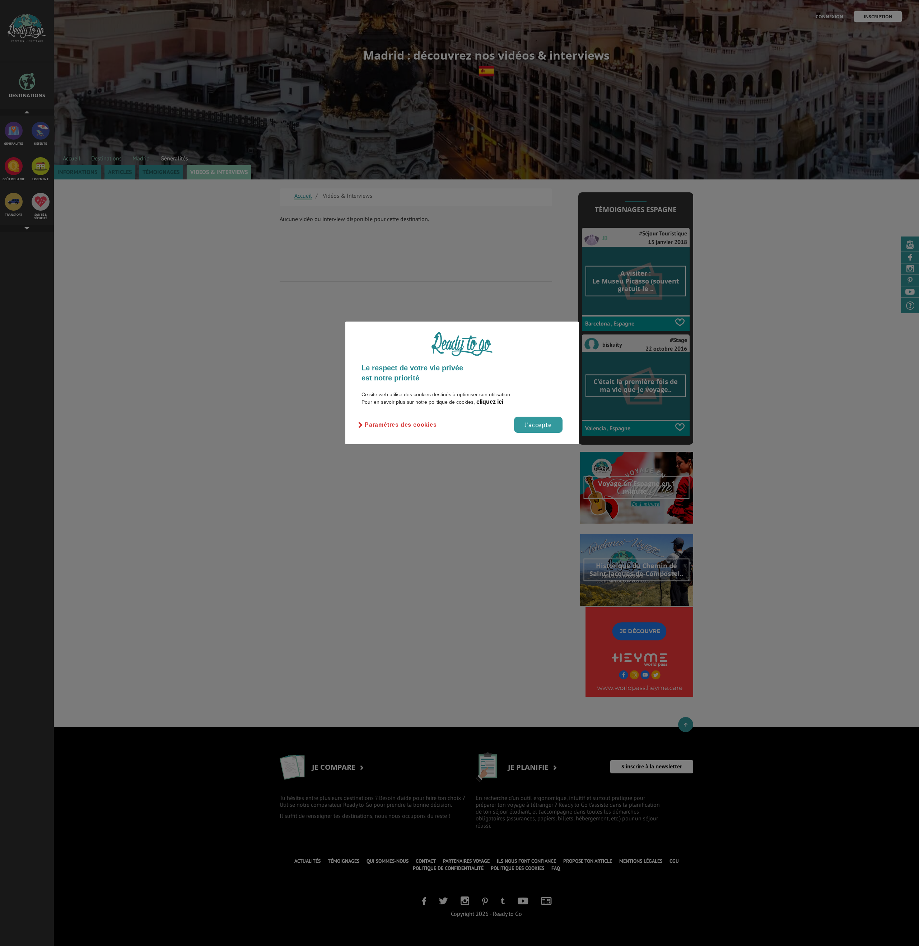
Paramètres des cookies (401, 425)
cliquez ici (489, 402)
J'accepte (538, 425)
